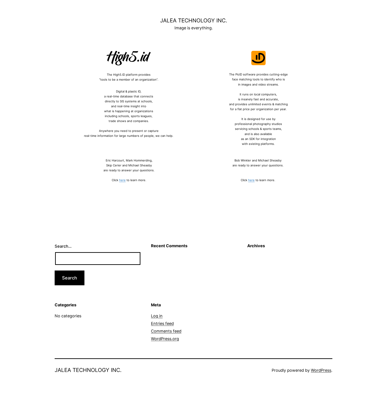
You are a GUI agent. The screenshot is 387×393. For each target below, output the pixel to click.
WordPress (321, 370)
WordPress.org (165, 338)
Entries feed (162, 323)
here (122, 180)
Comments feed (166, 331)
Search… (63, 246)
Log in (157, 316)
